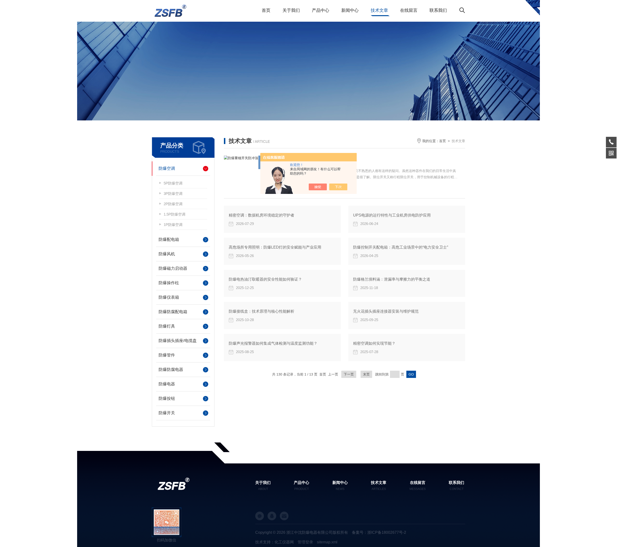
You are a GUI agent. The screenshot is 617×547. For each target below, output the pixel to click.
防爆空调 (167, 168)
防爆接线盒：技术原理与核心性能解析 (261, 311)
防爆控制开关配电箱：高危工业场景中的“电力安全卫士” (400, 247)
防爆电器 (167, 384)
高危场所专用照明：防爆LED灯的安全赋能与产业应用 (275, 247)
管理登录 (305, 542)
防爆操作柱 (169, 283)
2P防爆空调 (173, 204)
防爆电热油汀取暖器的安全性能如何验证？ (265, 279)
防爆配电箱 (169, 239)
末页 (366, 374)
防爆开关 (167, 413)
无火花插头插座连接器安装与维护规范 (386, 311)
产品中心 (320, 10)
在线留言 (408, 10)
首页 (266, 10)
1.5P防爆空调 (174, 214)
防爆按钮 (167, 398)
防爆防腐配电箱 (173, 312)
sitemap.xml (327, 542)
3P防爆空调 (173, 193)
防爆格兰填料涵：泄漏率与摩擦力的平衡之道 (391, 279)
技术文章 (379, 10)
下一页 (349, 374)
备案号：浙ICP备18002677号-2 (379, 532)
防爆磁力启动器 (173, 268)
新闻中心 (350, 10)
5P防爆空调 (173, 183)
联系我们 (438, 10)
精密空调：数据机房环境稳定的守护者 (261, 215)
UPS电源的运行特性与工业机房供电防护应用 (392, 215)
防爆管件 (167, 355)
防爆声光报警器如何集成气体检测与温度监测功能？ (273, 343)
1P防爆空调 (173, 225)
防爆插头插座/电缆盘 (178, 340)
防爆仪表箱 (169, 297)
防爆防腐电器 (171, 369)
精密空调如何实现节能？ (374, 343)
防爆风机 (167, 254)
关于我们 (291, 10)
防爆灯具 (167, 326)
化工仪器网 (284, 542)
